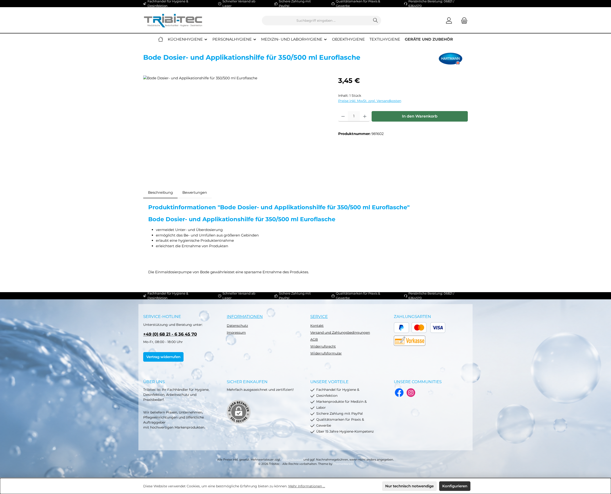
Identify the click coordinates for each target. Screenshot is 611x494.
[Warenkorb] (463, 21)
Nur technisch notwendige (409, 486)
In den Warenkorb (419, 116)
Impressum (236, 332)
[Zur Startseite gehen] (173, 20)
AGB (314, 339)
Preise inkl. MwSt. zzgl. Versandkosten (369, 101)
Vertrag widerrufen (163, 356)
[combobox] (316, 20)
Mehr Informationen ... (306, 486)
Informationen (245, 316)
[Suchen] (375, 20)
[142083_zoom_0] (235, 126)
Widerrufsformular (326, 353)
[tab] (160, 193)
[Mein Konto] (448, 21)
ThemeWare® (343, 464)
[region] (235, 126)
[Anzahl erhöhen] (365, 116)
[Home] (161, 39)
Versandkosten (292, 459)
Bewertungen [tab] (194, 192)
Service (319, 316)
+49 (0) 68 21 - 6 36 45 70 (170, 334)
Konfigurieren (454, 486)
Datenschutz (237, 325)
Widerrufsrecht (323, 346)
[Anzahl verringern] (343, 116)
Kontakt (317, 325)
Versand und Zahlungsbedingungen (340, 332)
